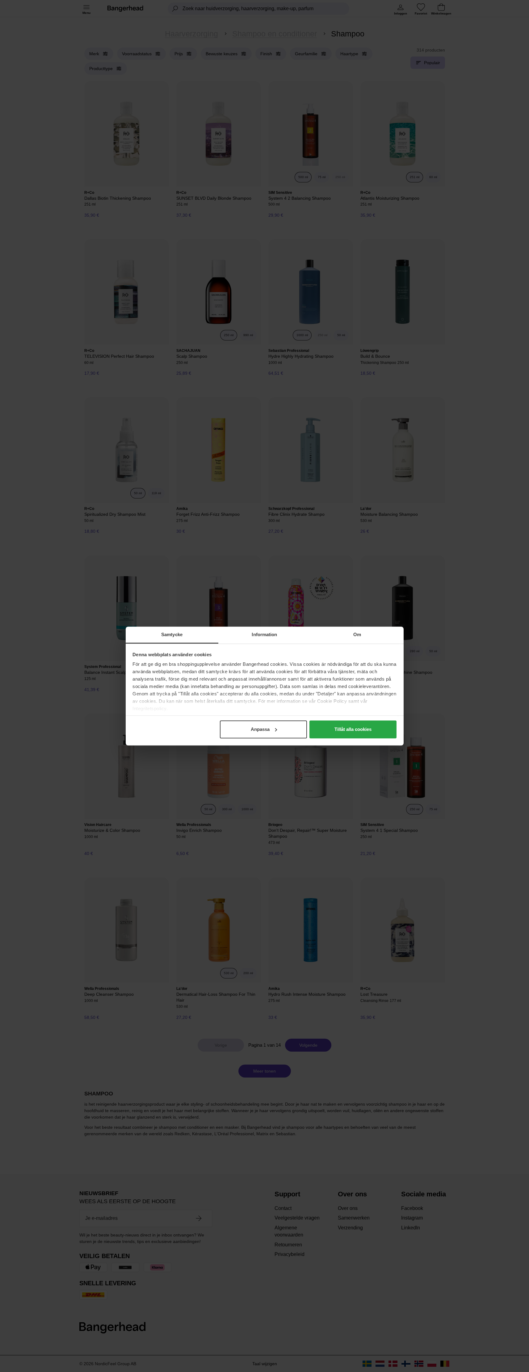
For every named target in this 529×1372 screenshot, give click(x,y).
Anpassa (260, 729)
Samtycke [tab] (172, 634)
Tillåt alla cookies (353, 729)
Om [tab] (357, 634)
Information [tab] (264, 634)
